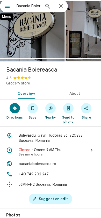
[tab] (25, 93)
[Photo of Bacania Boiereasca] (50, 31)
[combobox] (28, 6)
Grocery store (18, 83)
